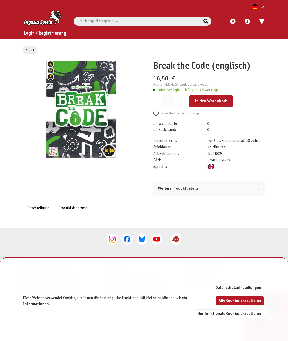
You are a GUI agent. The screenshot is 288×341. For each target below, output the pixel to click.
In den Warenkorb (211, 101)
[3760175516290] (80, 109)
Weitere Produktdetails (178, 188)
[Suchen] (205, 21)
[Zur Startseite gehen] (42, 18)
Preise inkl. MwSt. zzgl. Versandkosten (181, 84)
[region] (81, 114)
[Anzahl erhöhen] (178, 101)
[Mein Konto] (247, 22)
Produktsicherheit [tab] (72, 208)
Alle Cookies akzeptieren (240, 301)
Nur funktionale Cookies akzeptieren (229, 314)
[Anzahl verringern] (157, 101)
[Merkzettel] (233, 22)
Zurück (30, 50)
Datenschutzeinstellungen (238, 288)
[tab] (38, 208)
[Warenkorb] (260, 22)
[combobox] (137, 21)
